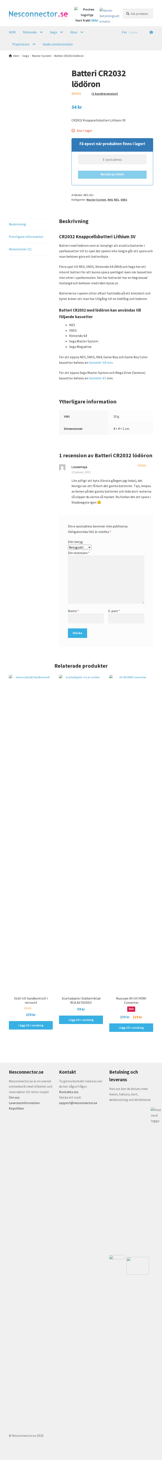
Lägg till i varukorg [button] (30, 1025)
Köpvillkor (16, 1108)
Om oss (14, 1097)
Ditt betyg (75, 542)
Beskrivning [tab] (17, 224)
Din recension (79, 553)
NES (116, 200)
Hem (16, 56)
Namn (73, 611)
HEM (12, 32)
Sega (53, 32)
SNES (123, 200)
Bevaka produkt (112, 174)
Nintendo (30, 32)
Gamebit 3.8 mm (101, 362)
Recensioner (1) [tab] (20, 249)
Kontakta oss (68, 1092)
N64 (110, 200)
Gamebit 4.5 (97, 378)
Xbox (73, 32)
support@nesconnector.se (78, 1103)
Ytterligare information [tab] (26, 236)
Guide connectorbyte (58, 44)
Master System (41, 56)
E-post (114, 611)
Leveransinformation (24, 1103)
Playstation (20, 44)
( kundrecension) (105, 93)
